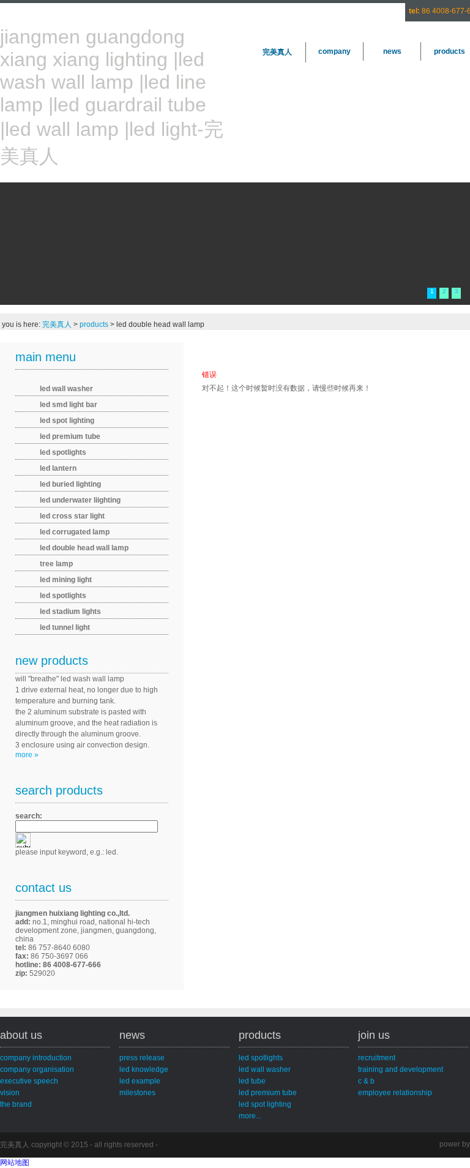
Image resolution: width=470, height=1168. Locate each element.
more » (27, 755)
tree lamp (56, 564)
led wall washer (66, 388)
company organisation (37, 1069)
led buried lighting (70, 484)
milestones (137, 1092)
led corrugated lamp (75, 532)
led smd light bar (68, 404)
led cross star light (72, 516)
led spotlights (63, 452)
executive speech (29, 1081)
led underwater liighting (80, 500)
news (392, 51)
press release (142, 1058)
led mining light (66, 579)
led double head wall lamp (84, 548)
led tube (252, 1081)
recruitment (376, 1058)
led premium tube (70, 436)
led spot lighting (67, 420)
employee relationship (395, 1092)
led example (139, 1081)
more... (250, 1116)
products (94, 324)
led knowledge (143, 1069)
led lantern (58, 468)
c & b (366, 1081)
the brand (16, 1104)
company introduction (36, 1058)
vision (10, 1092)
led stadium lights (70, 611)
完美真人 (277, 52)
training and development (400, 1069)
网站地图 (14, 1162)
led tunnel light (65, 627)
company (334, 51)
